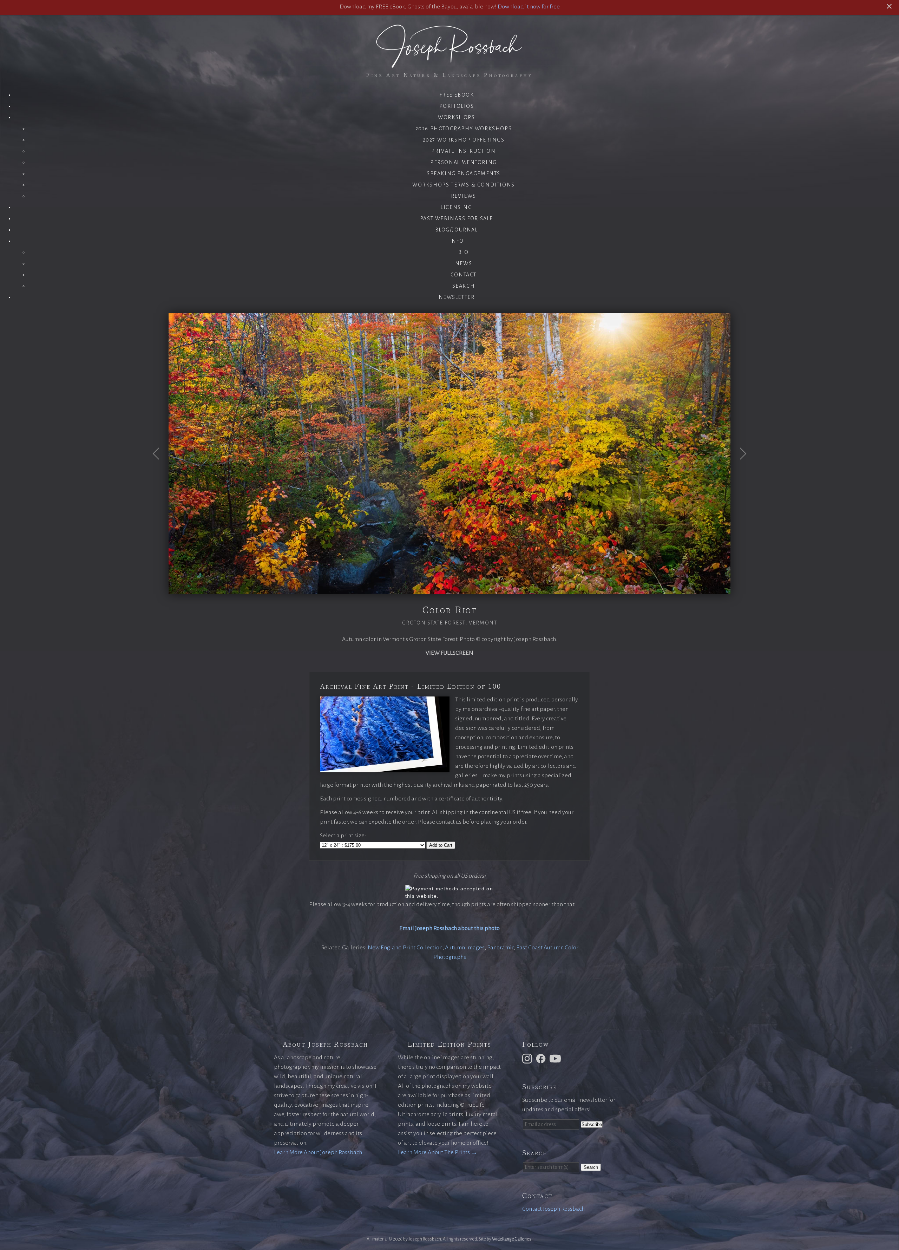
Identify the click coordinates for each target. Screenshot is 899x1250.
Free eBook (456, 95)
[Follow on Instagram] (528, 1058)
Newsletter (457, 297)
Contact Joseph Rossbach (553, 1209)
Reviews (463, 196)
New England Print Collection (405, 947)
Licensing (456, 207)
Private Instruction (463, 151)
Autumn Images (465, 947)
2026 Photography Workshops (463, 128)
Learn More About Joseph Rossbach (318, 1152)
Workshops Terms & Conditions (463, 185)
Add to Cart (440, 845)
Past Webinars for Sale (456, 218)
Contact (464, 274)
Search (463, 286)
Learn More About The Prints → (437, 1152)
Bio (463, 252)
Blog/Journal (456, 230)
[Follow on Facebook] (542, 1058)
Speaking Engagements (463, 173)
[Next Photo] (739, 470)
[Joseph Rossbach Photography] (449, 63)
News (463, 263)
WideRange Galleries (511, 1239)
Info (456, 241)
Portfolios (456, 106)
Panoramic (500, 947)
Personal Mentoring (463, 162)
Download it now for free (529, 7)
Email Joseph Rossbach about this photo (449, 928)
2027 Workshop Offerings (464, 140)
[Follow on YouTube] (556, 1058)
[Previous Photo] (160, 470)
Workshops (456, 117)
